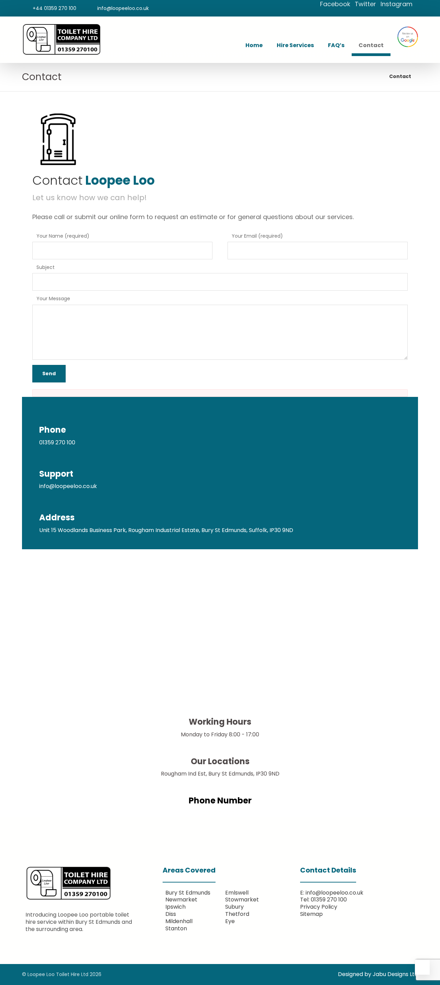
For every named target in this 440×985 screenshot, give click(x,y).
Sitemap (311, 914)
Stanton (176, 928)
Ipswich (175, 907)
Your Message (53, 298)
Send (49, 373)
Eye (230, 921)
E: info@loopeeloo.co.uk (331, 893)
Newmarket (181, 899)
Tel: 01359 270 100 (323, 899)
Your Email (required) (257, 236)
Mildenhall (178, 921)
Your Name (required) (62, 236)
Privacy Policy (318, 907)
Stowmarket (242, 899)
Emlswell (237, 893)
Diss (170, 914)
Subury (234, 907)
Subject (45, 267)
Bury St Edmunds (187, 893)
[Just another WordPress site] (61, 39)
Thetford (237, 914)
